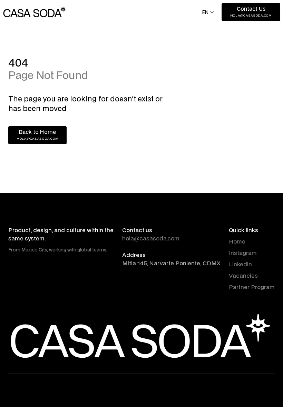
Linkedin (240, 264)
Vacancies (243, 276)
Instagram (243, 253)
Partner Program (252, 287)
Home (237, 242)
